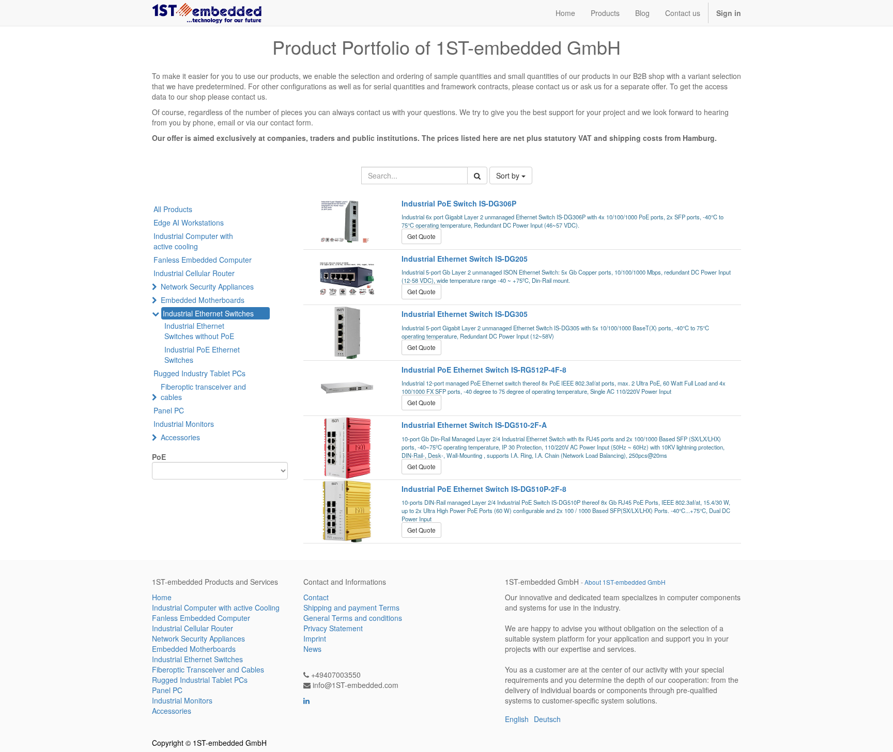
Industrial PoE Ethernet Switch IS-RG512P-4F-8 (484, 369)
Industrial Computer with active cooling (193, 241)
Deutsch (547, 719)
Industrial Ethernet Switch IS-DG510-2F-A (474, 425)
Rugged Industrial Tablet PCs (200, 680)
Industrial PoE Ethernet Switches (202, 354)
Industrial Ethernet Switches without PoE (199, 331)
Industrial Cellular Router (194, 273)
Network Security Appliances (207, 286)
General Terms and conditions (352, 618)
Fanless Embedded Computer (202, 259)
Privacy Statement (333, 628)
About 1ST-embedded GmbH (625, 582)
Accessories (180, 437)
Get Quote (421, 236)
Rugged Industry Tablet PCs (199, 373)
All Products (172, 209)
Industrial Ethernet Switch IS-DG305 (465, 314)
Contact (316, 597)
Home (162, 597)
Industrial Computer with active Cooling (216, 607)
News (312, 649)
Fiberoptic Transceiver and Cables (208, 669)
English (517, 719)
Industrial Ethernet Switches (208, 313)
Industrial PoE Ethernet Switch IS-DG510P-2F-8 (484, 489)
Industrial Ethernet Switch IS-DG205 (465, 258)
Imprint (314, 638)
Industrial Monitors (183, 424)
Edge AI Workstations (188, 222)
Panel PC (168, 410)
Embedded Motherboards (202, 300)
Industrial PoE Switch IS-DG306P (459, 203)
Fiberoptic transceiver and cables (203, 391)
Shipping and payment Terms (351, 607)
